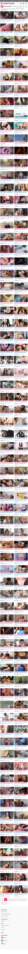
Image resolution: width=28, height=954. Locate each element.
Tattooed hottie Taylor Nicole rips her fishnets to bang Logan (21, 463)
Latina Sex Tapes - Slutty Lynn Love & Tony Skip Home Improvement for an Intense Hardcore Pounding (21, 758)
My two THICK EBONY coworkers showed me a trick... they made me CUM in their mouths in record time (7, 549)
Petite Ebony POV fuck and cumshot (21, 204)
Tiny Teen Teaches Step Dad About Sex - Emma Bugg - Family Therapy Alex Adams (21, 746)
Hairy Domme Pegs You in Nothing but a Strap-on (21, 672)
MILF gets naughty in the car (6, 734)
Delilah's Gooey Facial (19, 549)
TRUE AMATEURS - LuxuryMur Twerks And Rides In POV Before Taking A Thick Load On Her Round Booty (21, 69)
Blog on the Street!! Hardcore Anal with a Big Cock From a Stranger (7, 820)
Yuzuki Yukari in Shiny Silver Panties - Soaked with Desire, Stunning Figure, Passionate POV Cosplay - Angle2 (21, 512)
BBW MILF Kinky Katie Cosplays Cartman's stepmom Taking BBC (21, 857)
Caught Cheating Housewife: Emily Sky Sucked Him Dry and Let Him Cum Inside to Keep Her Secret (21, 869)
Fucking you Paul (18, 44)
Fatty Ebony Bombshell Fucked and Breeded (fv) (21, 808)
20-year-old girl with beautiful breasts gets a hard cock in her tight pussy (7, 278)
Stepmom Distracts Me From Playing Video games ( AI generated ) (21, 192)
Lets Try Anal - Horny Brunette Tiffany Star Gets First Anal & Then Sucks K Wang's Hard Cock (21, 783)
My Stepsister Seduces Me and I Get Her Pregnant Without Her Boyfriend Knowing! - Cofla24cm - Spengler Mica (7, 869)
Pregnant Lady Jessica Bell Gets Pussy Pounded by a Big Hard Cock (7, 426)
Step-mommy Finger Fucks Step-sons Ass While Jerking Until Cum (21, 623)
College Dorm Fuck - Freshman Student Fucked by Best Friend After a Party (7, 635)
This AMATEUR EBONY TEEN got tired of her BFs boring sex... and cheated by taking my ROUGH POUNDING (7, 611)
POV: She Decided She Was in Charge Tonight (21, 820)
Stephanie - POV (17, 414)
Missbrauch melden (5, 925)
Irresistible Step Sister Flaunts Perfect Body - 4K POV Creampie (7, 463)
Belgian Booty (3, 475)
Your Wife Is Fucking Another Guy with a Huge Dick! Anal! (7, 647)
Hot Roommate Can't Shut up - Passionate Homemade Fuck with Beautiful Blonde (7, 697)
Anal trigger (2, 143)
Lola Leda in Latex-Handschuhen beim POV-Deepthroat (7, 20)
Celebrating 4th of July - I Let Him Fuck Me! (7, 783)
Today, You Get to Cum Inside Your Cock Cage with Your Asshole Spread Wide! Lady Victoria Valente (21, 438)
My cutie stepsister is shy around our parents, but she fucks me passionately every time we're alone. (21, 844)
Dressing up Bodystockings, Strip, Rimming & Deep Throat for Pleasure (7, 844)
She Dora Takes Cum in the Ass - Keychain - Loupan (21, 487)
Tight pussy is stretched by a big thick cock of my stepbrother (7, 155)
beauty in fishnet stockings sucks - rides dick (7, 204)
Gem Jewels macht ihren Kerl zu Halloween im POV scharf (7, 192)
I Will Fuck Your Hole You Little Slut (7, 401)
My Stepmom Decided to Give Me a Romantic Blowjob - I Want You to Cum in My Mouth (7, 881)
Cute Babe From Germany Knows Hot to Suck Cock (21, 894)
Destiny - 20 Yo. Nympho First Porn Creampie (7, 364)
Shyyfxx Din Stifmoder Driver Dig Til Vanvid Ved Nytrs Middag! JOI (21, 561)
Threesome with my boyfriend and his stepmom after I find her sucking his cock (7, 266)
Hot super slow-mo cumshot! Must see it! (7, 586)
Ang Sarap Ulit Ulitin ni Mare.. (6, 303)
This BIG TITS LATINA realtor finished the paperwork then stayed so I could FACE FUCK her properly (7, 524)
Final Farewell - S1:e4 (18, 611)
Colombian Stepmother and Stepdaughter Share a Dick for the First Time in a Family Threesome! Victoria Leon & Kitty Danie (21, 426)
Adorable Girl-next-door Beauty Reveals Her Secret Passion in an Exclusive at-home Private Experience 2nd (7, 487)
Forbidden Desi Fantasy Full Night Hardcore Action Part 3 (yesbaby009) (21, 130)
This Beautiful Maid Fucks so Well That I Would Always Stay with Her (7, 660)
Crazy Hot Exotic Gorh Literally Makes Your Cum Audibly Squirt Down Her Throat (7, 241)
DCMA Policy (3, 911)
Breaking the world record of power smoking (7, 254)
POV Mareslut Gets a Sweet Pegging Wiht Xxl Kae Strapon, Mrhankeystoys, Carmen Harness (7, 894)
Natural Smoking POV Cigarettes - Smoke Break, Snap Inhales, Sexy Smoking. (7, 758)
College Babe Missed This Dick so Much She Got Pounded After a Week (7, 106)
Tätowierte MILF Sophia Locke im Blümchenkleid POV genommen (21, 20)
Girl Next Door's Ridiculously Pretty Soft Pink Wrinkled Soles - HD (21, 143)
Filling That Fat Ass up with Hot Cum (7, 623)
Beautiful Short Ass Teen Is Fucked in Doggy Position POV (21, 574)
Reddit (4, 937)
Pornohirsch (16, 181)
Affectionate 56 (17, 57)
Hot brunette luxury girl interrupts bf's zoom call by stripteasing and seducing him (7, 94)
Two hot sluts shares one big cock (7, 352)
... (6, 9)
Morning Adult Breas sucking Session (21, 254)
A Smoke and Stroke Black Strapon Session (21, 697)
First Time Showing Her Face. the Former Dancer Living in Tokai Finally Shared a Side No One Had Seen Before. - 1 (7, 746)
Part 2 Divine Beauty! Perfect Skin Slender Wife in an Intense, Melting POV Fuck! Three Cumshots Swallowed (21, 660)
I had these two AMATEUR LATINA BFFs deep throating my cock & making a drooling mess (7, 69)
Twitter (4, 943)
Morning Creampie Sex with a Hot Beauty (7, 500)
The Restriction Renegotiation (6, 340)
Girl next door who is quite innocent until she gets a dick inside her (21, 340)
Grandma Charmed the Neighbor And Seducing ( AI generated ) (21, 364)
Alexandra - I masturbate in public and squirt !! (7, 315)
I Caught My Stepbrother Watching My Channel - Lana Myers (21, 598)
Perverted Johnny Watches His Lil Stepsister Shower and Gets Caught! (21, 32)
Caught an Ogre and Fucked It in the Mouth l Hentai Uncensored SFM (21, 155)
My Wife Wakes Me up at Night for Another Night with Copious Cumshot (7, 771)
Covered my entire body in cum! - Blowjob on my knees (7, 377)
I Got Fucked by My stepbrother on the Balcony (21, 118)
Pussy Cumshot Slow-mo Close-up (7, 857)
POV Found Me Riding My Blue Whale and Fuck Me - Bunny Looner (21, 635)
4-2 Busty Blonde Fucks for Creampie (21, 94)
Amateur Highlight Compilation (20, 721)
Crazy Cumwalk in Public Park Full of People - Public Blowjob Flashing (21, 684)
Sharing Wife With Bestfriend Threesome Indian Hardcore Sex (7, 290)
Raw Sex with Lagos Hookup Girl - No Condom (7, 808)
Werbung (3, 920)
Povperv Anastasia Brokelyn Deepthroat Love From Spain (21, 401)
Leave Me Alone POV (4, 118)
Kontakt (2, 927)
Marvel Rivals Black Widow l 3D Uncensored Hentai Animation (21, 266)
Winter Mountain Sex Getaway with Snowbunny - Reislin (21, 327)
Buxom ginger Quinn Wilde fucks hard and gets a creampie (7, 537)
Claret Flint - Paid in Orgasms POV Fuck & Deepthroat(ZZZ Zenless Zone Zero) (7, 832)
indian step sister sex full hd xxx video (21, 500)
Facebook (5, 940)
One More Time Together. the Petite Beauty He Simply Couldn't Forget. (7, 795)
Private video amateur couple (20, 290)
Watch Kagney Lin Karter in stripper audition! (7, 81)
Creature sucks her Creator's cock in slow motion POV (7, 57)
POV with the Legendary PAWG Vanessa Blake (21, 537)
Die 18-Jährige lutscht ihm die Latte (7, 180)
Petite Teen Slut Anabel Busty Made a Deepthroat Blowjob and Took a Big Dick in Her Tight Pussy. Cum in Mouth (7, 217)
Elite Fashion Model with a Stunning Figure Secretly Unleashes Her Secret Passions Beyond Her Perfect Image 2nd (7, 451)
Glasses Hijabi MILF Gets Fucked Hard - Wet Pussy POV (21, 278)
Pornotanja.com (21, 0)
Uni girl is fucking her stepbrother (7, 32)
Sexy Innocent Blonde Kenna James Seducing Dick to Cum (7, 574)
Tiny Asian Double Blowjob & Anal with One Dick (21, 709)
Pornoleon (2, 21)
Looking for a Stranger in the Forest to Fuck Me (7, 709)
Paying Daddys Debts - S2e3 (6, 414)
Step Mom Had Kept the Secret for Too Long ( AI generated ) (21, 229)
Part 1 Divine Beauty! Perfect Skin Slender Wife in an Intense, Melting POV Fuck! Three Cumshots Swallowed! (21, 647)
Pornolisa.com (12, 0)
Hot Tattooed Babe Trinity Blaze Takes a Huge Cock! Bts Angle (7, 438)
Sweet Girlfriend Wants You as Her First (7, 512)
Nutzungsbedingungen (5, 913)
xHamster (2, 34)
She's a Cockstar (18, 881)
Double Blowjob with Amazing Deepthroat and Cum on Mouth (21, 832)
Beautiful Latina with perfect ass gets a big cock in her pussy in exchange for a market (21, 167)
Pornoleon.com (4, 0)
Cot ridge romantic (4, 229)
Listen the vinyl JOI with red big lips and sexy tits (7, 327)
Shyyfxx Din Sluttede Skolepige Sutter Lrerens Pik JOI (21, 586)
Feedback (3, 929)
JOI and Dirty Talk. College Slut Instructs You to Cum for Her (7, 672)
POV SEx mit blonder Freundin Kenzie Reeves (21, 180)
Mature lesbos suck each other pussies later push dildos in (7, 561)
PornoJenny (16, 21)
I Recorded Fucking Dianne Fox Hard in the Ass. (21, 524)
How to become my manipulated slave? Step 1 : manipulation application (21, 451)
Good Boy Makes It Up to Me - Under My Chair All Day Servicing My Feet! (21, 241)
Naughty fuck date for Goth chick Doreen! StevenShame (7, 44)
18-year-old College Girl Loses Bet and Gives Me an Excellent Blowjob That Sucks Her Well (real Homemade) (7, 684)
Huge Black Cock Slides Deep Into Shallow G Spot (21, 315)
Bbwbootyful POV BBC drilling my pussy (21, 106)
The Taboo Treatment (18, 734)
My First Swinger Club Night (20, 795)
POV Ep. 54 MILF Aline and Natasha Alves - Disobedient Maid (21, 81)
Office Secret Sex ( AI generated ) (7, 130)
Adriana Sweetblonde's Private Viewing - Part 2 (21, 771)
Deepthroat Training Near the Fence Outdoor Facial (7, 389)
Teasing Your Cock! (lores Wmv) (21, 217)
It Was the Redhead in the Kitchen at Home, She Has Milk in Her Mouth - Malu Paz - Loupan (21, 475)
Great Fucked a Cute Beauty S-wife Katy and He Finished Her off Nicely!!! (7, 598)
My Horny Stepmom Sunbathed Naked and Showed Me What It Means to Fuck (21, 389)
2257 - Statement (4, 916)
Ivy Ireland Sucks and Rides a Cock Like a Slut (7, 721)
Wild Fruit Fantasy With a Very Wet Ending (21, 377)
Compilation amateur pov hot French (7, 167)
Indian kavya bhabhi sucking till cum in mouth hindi (21, 303)
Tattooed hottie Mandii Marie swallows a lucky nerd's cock (21, 352)
